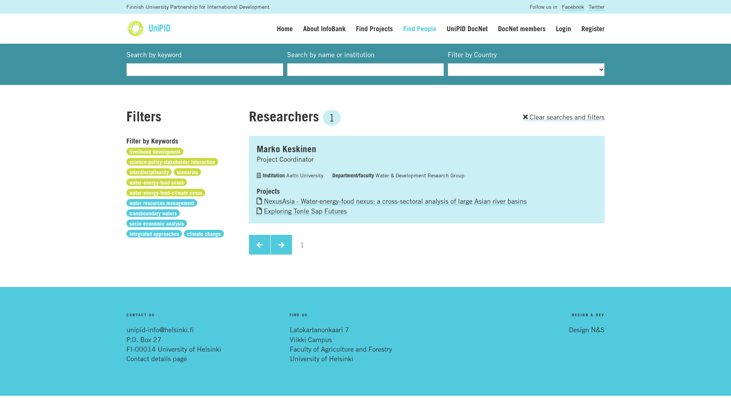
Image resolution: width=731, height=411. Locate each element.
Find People (419, 28)
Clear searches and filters (566, 117)
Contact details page (156, 358)
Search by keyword (154, 54)
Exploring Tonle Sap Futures (305, 211)
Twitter (597, 6)
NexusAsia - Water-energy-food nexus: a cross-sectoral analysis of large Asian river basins (395, 201)
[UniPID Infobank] (148, 28)
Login (563, 28)
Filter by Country (472, 54)
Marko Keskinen (286, 148)
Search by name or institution (331, 54)
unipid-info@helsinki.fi (160, 329)
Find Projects (374, 28)
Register (593, 28)
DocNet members (522, 28)
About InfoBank (324, 28)
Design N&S (587, 329)
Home (285, 28)
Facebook (573, 6)
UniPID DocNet (467, 28)
